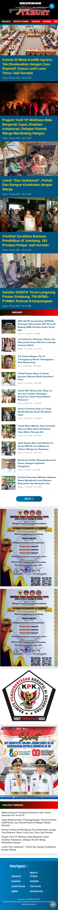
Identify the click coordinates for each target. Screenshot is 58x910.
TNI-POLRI (35, 886)
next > (29, 498)
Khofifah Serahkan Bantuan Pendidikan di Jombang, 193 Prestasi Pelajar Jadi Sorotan (25, 240)
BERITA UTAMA (21, 21)
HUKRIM (47, 21)
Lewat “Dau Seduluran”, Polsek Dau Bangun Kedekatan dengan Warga (27, 184)
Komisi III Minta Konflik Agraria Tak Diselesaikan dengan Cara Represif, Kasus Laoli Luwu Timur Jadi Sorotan (27, 66)
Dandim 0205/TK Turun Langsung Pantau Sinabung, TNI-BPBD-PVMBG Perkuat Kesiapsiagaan (28, 296)
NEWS (14, 891)
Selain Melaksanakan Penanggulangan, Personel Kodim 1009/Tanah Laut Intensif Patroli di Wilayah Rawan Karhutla (29, 823)
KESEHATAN (36, 891)
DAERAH (36, 21)
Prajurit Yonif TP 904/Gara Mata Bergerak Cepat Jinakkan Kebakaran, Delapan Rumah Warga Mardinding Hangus (27, 126)
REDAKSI (6, 21)
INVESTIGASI (18, 886)
